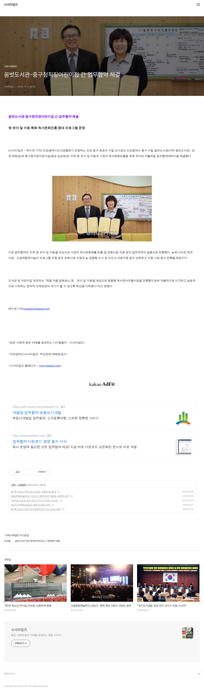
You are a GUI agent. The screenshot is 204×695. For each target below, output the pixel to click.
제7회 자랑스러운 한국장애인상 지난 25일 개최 (36, 509)
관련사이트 (9, 673)
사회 (13, 484)
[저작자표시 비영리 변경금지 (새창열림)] (55, 472)
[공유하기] (23, 472)
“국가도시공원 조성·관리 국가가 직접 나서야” (35, 500)
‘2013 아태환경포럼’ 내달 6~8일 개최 (30, 504)
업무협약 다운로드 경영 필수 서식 (40, 441)
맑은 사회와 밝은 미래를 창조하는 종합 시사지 (36, 635)
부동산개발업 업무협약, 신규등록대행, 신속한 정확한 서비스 (56, 418)
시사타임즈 (11, 5)
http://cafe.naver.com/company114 (36, 406)
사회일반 (22, 484)
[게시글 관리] (28, 472)
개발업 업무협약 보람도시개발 (37, 412)
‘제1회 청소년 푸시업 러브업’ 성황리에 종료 (33, 491)
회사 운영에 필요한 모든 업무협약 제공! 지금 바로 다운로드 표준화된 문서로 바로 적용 (75, 447)
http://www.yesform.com (29, 435)
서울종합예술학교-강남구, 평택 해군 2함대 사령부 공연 (40, 495)
